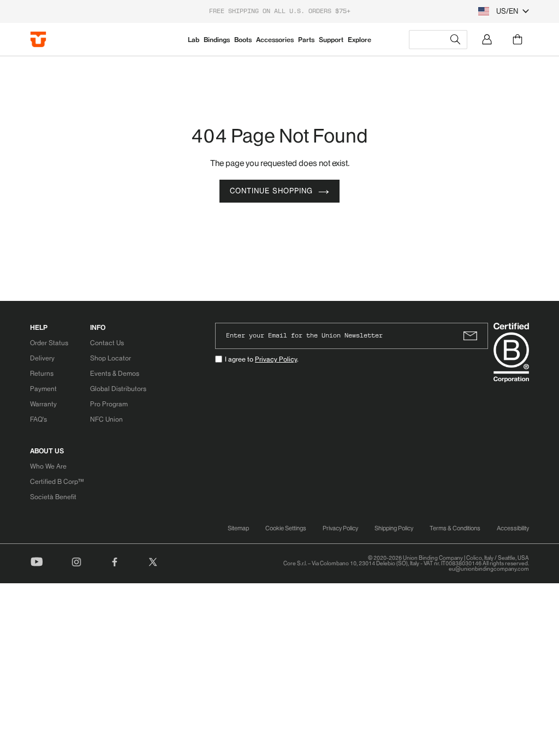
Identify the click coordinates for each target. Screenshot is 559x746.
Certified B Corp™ (57, 481)
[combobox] (438, 39)
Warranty (43, 404)
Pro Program (109, 404)
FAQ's (38, 419)
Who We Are (48, 466)
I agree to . (262, 359)
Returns (41, 373)
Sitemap (238, 528)
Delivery (42, 358)
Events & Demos (114, 373)
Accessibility (513, 528)
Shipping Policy (393, 528)
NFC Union (106, 419)
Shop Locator (110, 358)
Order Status (49, 343)
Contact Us (107, 343)
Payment (43, 388)
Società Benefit (53, 497)
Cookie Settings (285, 528)
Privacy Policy (276, 359)
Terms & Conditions (455, 528)
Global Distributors (118, 388)
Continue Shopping (271, 191)
